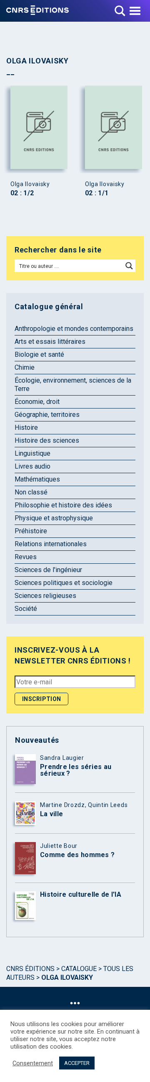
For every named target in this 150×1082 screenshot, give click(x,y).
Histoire (26, 427)
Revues (26, 557)
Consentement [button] (32, 1063)
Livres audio (32, 466)
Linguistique (32, 453)
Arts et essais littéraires (50, 342)
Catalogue (79, 969)
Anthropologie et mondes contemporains (74, 329)
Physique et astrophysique (54, 518)
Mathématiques (37, 479)
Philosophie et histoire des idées (63, 505)
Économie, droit (37, 402)
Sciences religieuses (45, 596)
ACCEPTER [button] (77, 1063)
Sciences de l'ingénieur (48, 570)
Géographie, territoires (47, 415)
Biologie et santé (39, 354)
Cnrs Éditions (30, 969)
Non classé (31, 492)
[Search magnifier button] (129, 266)
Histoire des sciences (47, 440)
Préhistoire (31, 531)
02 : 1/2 (22, 193)
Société (26, 609)
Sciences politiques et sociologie (63, 583)
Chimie (25, 367)
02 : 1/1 (96, 193)
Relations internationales (51, 544)
